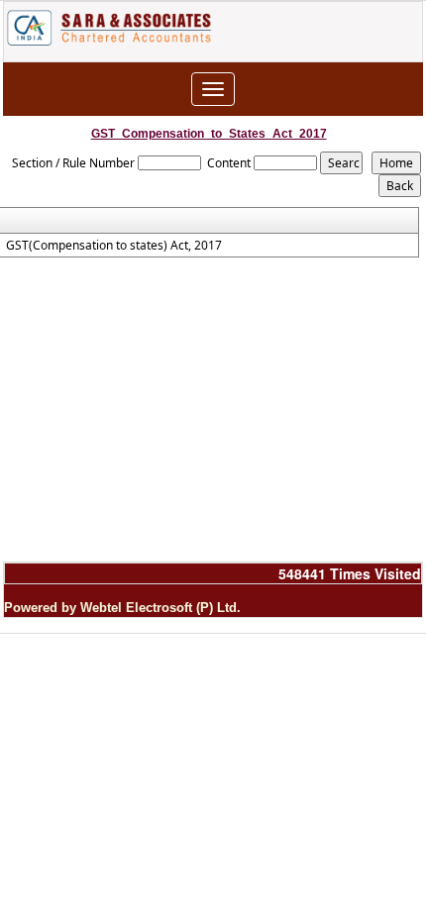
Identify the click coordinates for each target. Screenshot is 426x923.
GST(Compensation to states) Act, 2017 (114, 246)
